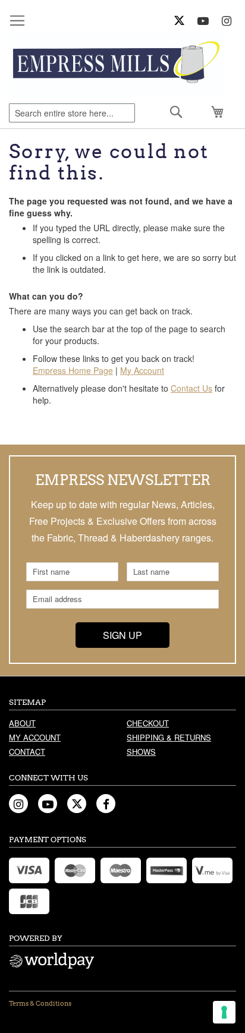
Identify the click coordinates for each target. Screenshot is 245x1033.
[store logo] (117, 64)
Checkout (148, 723)
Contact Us (191, 388)
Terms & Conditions (40, 1003)
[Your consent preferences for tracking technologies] (224, 1012)
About (22, 723)
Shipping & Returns (169, 737)
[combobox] (72, 112)
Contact (27, 751)
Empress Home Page (73, 370)
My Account (142, 370)
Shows (141, 751)
